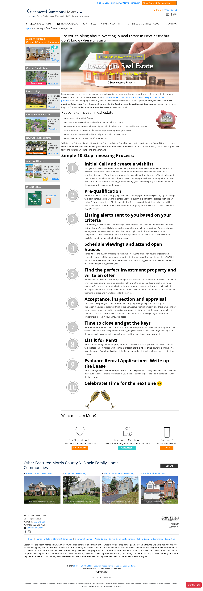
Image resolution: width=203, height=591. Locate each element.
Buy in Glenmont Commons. (122, 539)
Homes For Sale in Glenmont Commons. (54, 539)
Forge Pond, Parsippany (75, 473)
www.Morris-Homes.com (129, 3)
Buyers (28, 28)
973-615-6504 (170, 10)
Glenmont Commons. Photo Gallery (91, 539)
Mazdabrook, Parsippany (154, 473)
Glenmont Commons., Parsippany (119, 473)
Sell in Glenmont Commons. (150, 539)
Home (31, 539)
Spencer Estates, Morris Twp (38, 473)
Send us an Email (35, 527)
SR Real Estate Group (107, 3)
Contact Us (170, 539)
